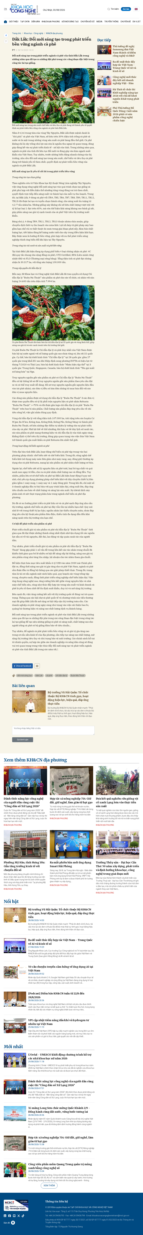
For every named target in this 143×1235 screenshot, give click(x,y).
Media (99, 21)
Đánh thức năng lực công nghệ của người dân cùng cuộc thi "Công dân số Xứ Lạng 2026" (23, 802)
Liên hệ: (48, 1211)
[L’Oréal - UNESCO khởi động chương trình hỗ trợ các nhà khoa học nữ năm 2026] (15, 1060)
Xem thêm (49, 1185)
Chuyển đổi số (88, 21)
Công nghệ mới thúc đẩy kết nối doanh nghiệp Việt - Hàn (124, 80)
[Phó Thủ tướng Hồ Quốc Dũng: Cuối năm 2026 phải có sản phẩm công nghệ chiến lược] (104, 111)
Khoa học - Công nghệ (33, 33)
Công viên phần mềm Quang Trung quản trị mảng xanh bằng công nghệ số (60, 1166)
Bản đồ (7, 1223)
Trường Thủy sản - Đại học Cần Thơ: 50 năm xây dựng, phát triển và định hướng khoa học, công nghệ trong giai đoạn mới (117, 868)
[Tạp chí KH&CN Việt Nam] (25, 9)
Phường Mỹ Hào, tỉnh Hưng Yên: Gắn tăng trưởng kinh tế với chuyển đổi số (24, 866)
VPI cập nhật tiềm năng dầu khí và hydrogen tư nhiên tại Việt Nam (58, 1022)
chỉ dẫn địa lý (61, 675)
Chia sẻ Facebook (23, 666)
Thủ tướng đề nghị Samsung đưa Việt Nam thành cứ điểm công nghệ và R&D (124, 51)
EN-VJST (137, 21)
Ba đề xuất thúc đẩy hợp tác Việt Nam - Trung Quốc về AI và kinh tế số (124, 66)
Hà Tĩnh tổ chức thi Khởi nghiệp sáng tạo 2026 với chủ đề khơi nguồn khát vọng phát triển (126, 95)
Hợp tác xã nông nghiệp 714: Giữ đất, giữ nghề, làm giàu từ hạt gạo (71, 800)
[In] (37, 665)
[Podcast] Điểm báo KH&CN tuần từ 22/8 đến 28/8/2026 (56, 995)
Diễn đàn (35, 21)
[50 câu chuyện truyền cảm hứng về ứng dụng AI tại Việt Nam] (15, 972)
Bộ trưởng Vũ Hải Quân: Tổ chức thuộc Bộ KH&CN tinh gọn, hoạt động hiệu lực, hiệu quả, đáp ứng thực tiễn (68, 698)
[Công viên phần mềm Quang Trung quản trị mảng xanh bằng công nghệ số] (15, 1169)
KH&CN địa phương (51, 21)
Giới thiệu (13, 21)
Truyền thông (111, 21)
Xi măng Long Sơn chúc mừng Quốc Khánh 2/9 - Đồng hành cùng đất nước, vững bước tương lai (59, 1109)
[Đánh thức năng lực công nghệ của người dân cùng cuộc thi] (25, 780)
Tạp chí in (24, 21)
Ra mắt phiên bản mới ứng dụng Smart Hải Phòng (70, 864)
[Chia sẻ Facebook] (6, 35)
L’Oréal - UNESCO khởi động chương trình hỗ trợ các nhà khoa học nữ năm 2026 (59, 1056)
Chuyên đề (126, 21)
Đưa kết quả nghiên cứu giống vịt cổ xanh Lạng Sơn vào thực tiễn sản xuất (117, 802)
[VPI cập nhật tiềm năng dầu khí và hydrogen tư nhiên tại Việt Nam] (15, 1025)
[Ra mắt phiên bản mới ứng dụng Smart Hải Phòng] (71, 844)
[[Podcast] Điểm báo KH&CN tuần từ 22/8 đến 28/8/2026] (15, 999)
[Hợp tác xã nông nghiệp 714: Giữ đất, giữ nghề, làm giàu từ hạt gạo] (71, 780)
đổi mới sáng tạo (24, 675)
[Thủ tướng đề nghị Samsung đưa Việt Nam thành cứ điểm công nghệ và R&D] (104, 49)
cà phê (49, 675)
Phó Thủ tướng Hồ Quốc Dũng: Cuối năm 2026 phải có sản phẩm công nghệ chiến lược (125, 114)
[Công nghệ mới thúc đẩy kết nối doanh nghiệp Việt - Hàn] (104, 80)
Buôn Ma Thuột (77, 675)
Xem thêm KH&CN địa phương (35, 760)
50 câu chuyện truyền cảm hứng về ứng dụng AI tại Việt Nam (60, 968)
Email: (89, 1215)
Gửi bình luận (22, 740)
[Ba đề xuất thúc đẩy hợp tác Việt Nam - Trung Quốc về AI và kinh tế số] (104, 65)
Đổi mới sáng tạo (70, 21)
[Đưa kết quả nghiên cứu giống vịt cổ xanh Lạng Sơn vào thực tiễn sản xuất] (117, 780)
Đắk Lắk (39, 675)
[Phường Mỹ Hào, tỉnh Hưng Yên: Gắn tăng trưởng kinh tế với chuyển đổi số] (25, 844)
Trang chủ (16, 33)
